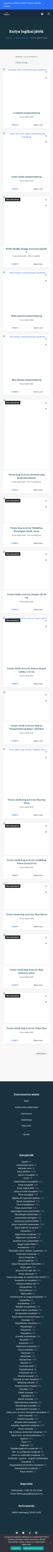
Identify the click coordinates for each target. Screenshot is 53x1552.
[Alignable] (29, 1533)
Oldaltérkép (26, 1120)
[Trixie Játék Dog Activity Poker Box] (26, 1008)
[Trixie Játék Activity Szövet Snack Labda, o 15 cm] (26, 640)
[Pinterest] (36, 1533)
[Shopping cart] (42, 14)
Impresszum (26, 1113)
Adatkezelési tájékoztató (26, 1107)
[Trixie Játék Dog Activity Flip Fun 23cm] (26, 771)
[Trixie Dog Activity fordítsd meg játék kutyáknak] (26, 434)
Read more (38, 264)
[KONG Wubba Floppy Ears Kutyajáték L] (26, 220)
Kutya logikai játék (26, 117)
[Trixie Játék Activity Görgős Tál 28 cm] (26, 570)
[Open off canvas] (49, 14)
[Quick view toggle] (46, 78)
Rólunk (26, 1134)
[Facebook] (16, 1533)
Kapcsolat (26, 1125)
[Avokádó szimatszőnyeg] (26, 88)
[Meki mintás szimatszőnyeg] (26, 291)
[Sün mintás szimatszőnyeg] (26, 355)
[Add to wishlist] (46, 72)
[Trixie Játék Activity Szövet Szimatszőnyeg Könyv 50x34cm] (26, 706)
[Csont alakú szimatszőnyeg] (26, 152)
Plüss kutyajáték (34, 256)
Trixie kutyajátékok (34, 482)
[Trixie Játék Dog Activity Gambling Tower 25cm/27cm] (26, 839)
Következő (40, 1054)
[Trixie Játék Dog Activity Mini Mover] (26, 896)
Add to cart (38, 125)
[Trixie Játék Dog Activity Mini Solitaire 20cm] (26, 949)
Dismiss (47, 5)
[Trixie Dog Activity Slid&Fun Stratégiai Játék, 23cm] (26, 510)
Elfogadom (16, 1548)
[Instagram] (23, 1533)
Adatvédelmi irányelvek (33, 1548)
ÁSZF (26, 1101)
